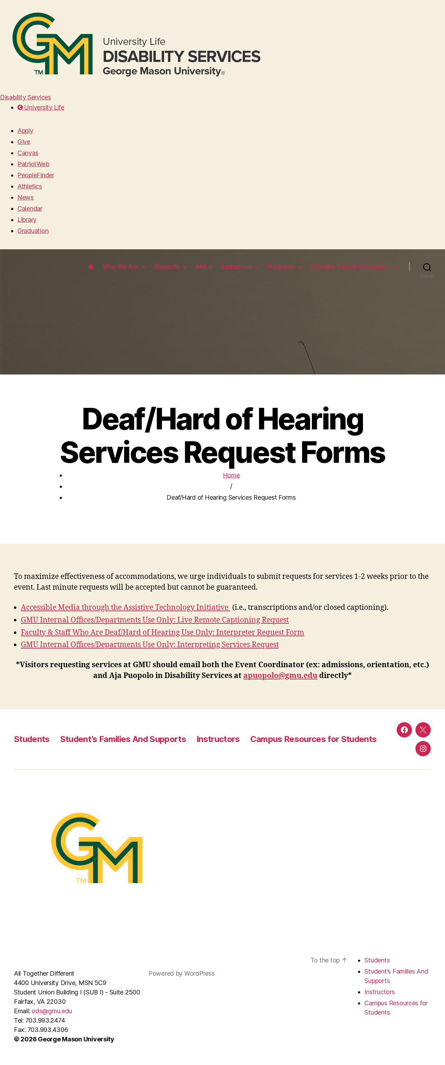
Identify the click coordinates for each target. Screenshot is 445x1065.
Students (166, 266)
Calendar (29, 208)
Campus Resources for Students (313, 739)
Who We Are (120, 266)
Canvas (27, 152)
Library (27, 219)
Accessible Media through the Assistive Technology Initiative (125, 607)
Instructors (236, 266)
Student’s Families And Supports (123, 739)
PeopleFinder (35, 175)
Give (23, 141)
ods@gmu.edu (52, 1011)
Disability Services (25, 97)
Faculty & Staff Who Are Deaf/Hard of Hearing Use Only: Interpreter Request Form (162, 632)
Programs (281, 266)
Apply (25, 130)
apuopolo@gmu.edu (280, 675)
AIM (200, 266)
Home (231, 475)
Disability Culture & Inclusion (349, 266)
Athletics (29, 186)
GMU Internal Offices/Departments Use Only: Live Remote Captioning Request (155, 620)
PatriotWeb (33, 164)
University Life (43, 107)
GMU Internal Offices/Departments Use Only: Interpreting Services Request (150, 645)
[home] (91, 267)
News (25, 197)
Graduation (32, 230)
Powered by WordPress (182, 973)
